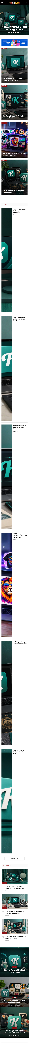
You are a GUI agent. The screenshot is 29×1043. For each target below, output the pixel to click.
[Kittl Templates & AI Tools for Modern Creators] (14, 102)
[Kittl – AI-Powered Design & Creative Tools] (6, 801)
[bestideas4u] (14, 2)
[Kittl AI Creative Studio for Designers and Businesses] (14, 20)
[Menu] (2, 2)
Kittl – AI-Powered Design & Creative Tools (18, 751)
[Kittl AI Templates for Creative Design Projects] (14, 992)
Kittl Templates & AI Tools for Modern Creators (13, 117)
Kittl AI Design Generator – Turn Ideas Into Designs (14, 154)
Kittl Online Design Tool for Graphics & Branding (12, 80)
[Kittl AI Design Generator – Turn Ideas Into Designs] (14, 140)
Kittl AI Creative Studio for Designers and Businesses (14, 29)
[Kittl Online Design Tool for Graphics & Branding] (14, 65)
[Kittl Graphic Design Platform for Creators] (14, 177)
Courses (4, 48)
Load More (14, 858)
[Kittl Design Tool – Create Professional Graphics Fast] (14, 1022)
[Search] (27, 2)
